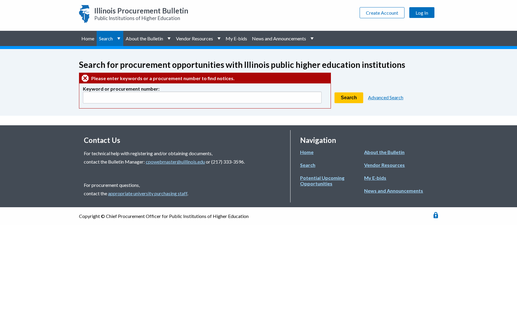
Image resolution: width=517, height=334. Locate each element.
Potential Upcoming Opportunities (322, 180)
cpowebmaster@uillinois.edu (175, 161)
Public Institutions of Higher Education (141, 13)
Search (106, 38)
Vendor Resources (194, 38)
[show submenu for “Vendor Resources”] (219, 38)
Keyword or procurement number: (121, 88)
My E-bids (236, 38)
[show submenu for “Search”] (119, 38)
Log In (422, 13)
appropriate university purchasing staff (147, 193)
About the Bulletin (144, 38)
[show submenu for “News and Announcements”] (312, 38)
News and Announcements (279, 38)
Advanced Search (385, 97)
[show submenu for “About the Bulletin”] (169, 38)
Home (87, 38)
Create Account (382, 13)
